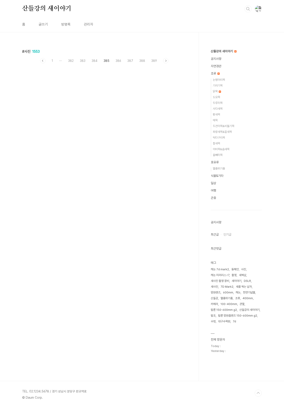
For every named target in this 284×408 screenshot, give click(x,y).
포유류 (215, 162)
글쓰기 (43, 24)
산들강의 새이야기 (46, 9)
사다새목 (218, 108)
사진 (243, 269)
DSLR (247, 281)
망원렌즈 (216, 292)
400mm (248, 298)
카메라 (214, 304)
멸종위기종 (219, 168)
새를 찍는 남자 (244, 286)
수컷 (213, 321)
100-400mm (229, 304)
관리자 (88, 24)
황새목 (216, 114)
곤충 (213, 198)
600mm (228, 292)
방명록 (66, 24)
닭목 (215, 91)
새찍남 (242, 275)
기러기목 (218, 85)
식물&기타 (217, 176)
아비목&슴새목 (221, 149)
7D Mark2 (227, 286)
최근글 (215, 234)
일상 (213, 183)
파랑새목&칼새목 (222, 131)
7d (234, 321)
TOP (258, 393)
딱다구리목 (219, 137)
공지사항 (216, 59)
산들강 (214, 298)
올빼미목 (218, 155)
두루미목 (218, 103)
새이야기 (236, 281)
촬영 (234, 275)
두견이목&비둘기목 (223, 126)
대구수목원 (224, 321)
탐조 (213, 315)
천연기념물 (249, 292)
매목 (215, 120)
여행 (213, 190)
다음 (165, 60)
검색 (248, 9)
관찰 (242, 304)
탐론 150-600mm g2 (224, 309)
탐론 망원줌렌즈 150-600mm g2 (237, 315)
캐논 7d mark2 (220, 269)
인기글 (227, 234)
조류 (214, 73)
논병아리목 (219, 79)
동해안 (235, 269)
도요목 (216, 97)
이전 (42, 60)
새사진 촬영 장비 (220, 281)
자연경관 (216, 66)
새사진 (214, 286)
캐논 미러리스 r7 (220, 275)
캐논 (238, 292)
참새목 (216, 143)
